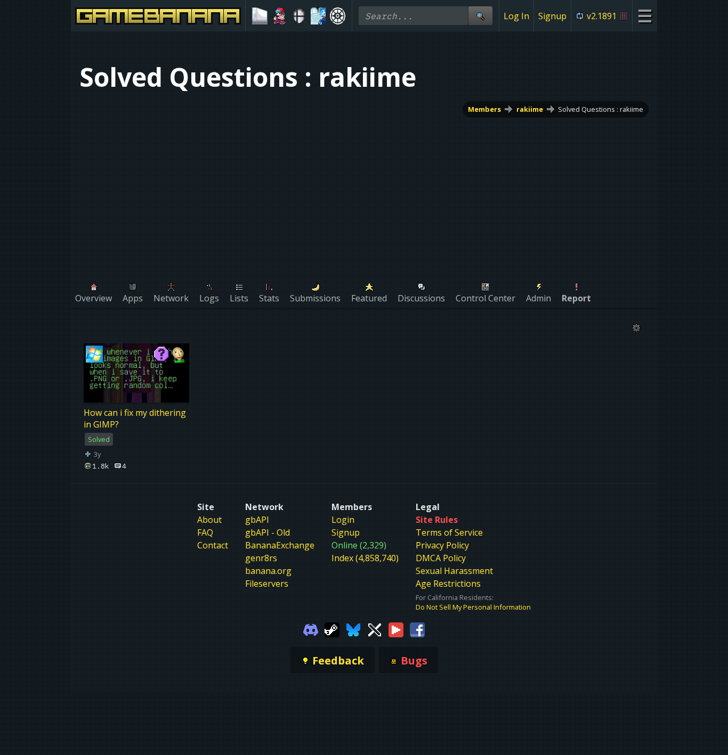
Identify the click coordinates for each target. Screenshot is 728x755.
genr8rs (261, 558)
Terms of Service (449, 532)
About (209, 520)
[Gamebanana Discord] (310, 629)
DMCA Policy (441, 558)
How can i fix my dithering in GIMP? (135, 418)
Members (484, 109)
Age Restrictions (448, 583)
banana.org (268, 571)
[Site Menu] (644, 15)
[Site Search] (480, 15)
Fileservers (266, 583)
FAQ (205, 532)
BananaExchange (279, 545)
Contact (212, 545)
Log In (516, 16)
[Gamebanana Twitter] (374, 629)
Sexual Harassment (454, 571)
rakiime (529, 109)
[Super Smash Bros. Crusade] (299, 16)
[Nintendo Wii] (260, 16)
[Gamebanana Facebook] (417, 629)
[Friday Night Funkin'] (279, 16)
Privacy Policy (442, 545)
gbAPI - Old (267, 532)
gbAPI (257, 520)
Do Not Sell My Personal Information (473, 607)
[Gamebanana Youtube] (396, 629)
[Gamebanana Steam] (332, 629)
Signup (552, 16)
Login (342, 520)
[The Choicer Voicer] (318, 16)
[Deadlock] (337, 16)
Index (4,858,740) (365, 558)
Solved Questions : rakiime (600, 109)
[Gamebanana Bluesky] (353, 629)
